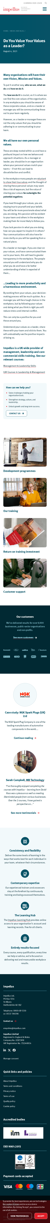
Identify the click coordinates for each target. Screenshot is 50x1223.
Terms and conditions (12, 1086)
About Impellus (10, 1081)
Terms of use (8, 1096)
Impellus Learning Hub (19, 920)
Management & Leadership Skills (19, 365)
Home (5, 31)
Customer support (14, 591)
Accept (40, 1215)
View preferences (20, 1215)
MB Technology (35, 780)
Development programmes (19, 471)
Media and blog (17, 31)
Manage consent (11, 1058)
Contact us (8, 1020)
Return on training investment (21, 551)
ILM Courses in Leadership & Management (24, 372)
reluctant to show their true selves (24, 180)
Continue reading (23, 738)
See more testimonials (23, 813)
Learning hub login (33, 3)
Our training (10, 511)
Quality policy (9, 1101)
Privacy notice (9, 1091)
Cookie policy (9, 1106)
